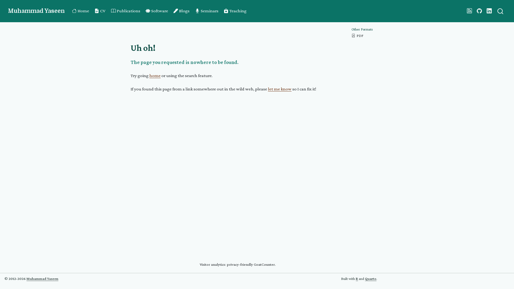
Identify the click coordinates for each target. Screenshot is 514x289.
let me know (280, 89)
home (155, 75)
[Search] (500, 11)
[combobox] (500, 11)
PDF (360, 36)
